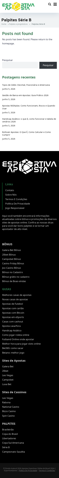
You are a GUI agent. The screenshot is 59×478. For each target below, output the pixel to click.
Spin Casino (8, 415)
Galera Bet (7, 366)
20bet (5, 370)
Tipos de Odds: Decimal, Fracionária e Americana (26, 85)
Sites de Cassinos (14, 392)
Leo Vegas (7, 375)
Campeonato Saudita (13, 451)
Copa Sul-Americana (13, 442)
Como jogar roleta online (15, 334)
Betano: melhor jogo (13, 352)
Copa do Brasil (10, 434)
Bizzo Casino (9, 411)
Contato (9, 190)
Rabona (6, 402)
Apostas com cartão (13, 308)
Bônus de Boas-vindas (14, 281)
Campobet (7, 379)
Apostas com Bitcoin (13, 312)
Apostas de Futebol (12, 303)
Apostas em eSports (13, 317)
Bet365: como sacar (12, 348)
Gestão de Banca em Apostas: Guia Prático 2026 (25, 95)
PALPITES (8, 424)
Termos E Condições (16, 199)
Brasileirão (8, 429)
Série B (6, 447)
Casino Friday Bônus (13, 263)
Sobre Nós (11, 194)
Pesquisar (7, 60)
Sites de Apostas (13, 360)
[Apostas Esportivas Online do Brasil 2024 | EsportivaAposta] (18, 6)
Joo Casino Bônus (11, 267)
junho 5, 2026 (8, 89)
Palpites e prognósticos (18, 24)
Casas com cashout (12, 321)
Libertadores (9, 438)
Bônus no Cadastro (12, 272)
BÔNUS (7, 244)
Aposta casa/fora (11, 326)
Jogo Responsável (14, 208)
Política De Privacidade (17, 203)
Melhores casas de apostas (17, 295)
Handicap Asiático (11, 330)
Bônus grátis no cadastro (16, 276)
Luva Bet (6, 384)
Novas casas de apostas (15, 299)
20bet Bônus (9, 254)
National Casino (10, 406)
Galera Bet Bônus (11, 250)
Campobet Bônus (11, 259)
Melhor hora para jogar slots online (21, 343)
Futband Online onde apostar (18, 339)
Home (3, 24)
